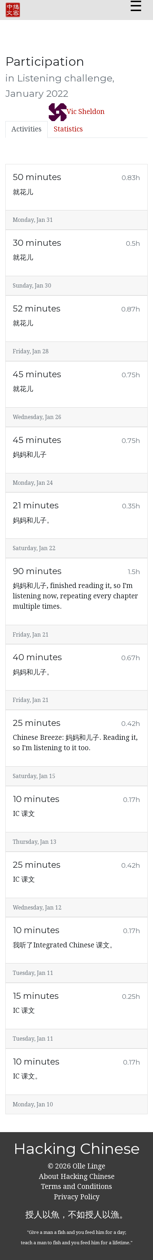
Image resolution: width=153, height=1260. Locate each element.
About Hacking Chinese (77, 1176)
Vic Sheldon (86, 112)
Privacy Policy (77, 1197)
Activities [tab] (26, 129)
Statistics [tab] (68, 129)
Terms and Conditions (76, 1186)
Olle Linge (88, 1166)
